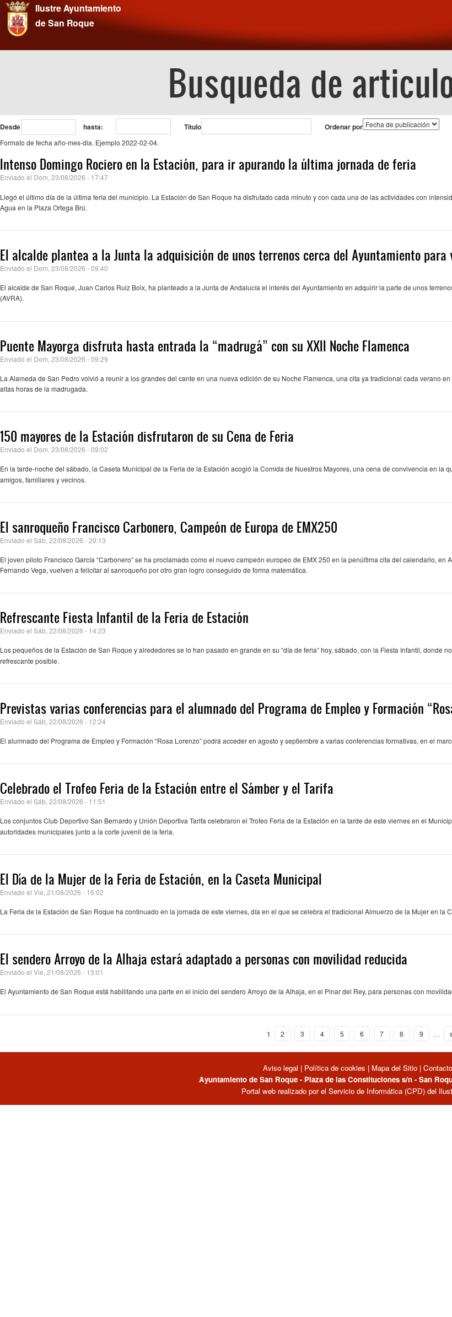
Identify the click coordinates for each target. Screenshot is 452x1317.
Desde (10, 127)
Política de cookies (334, 1068)
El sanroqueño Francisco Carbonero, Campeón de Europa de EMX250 (168, 527)
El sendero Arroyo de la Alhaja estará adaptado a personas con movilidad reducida (203, 959)
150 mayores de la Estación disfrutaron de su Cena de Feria (147, 436)
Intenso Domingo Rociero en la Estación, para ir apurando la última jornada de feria (208, 164)
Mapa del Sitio (394, 1068)
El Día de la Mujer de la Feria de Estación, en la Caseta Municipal (161, 879)
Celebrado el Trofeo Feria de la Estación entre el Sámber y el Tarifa (166, 788)
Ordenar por (344, 127)
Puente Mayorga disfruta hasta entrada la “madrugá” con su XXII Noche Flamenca (205, 346)
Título (192, 127)
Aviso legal (281, 1068)
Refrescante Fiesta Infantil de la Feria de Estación (124, 617)
